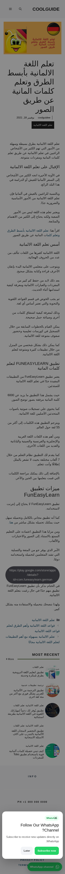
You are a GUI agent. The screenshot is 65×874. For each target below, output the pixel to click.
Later (27, 850)
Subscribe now (47, 850)
